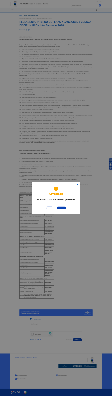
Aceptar (50, 208)
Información (61, 208)
